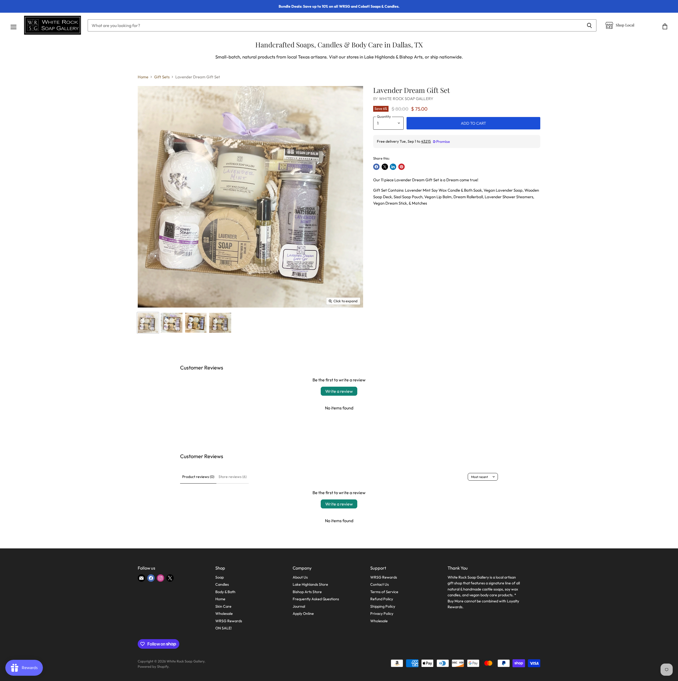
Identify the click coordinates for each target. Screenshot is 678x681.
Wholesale (224, 613)
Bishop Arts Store (307, 591)
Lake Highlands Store (310, 584)
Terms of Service (384, 591)
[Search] (589, 25)
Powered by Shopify (153, 666)
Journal (299, 606)
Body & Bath (225, 591)
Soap (219, 577)
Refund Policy (381, 599)
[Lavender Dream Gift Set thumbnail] (148, 322)
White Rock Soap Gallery (406, 98)
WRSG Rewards (228, 621)
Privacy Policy (381, 613)
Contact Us (379, 584)
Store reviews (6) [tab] (232, 476)
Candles (222, 584)
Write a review (339, 391)
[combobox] (335, 25)
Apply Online (303, 613)
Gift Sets (162, 77)
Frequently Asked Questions (316, 599)
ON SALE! (223, 628)
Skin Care (223, 606)
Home (143, 77)
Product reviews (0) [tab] (198, 476)
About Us (300, 577)
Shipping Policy (382, 606)
